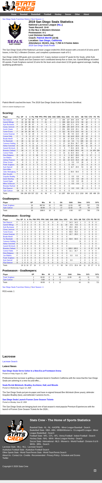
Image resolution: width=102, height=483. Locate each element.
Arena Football (65, 436)
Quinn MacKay (8, 179)
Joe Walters (7, 158)
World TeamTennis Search (54, 452)
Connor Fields (8, 153)
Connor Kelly (7, 136)
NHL (45, 438)
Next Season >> (37, 19)
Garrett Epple (8, 181)
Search (87, 427)
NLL (60, 25)
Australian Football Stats (13, 450)
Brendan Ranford (9, 186)
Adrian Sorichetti (9, 146)
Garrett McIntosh (9, 148)
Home (13, 14)
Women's (65, 441)
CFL (51, 436)
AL (45, 427)
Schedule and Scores (70, 455)
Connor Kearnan (9, 134)
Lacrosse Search (9, 361)
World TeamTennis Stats (31, 452)
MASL (32, 444)
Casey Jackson (8, 127)
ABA (53, 430)
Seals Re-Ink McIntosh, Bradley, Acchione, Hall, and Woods (30, 385)
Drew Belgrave (8, 155)
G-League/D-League (82, 430)
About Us (6, 455)
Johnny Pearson (9, 160)
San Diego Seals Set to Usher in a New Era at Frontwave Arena (31, 371)
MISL (39, 444)
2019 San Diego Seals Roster (42, 45)
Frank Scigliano (8, 165)
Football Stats (36, 436)
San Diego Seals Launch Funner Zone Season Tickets (27, 400)
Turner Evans (8, 132)
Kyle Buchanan (8, 124)
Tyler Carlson (8, 191)
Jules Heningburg (9, 172)
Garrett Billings (8, 122)
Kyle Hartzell (7, 167)
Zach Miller (7, 169)
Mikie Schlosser (9, 184)
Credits (27, 455)
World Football (77, 441)
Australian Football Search (37, 450)
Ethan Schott (8, 162)
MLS (57, 441)
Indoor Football (80, 436)
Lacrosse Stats (9, 447)
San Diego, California (50, 40)
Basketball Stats (37, 430)
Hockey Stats (36, 438)
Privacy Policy (53, 455)
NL (49, 427)
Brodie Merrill (8, 139)
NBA (48, 430)
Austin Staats (8, 129)
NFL (45, 436)
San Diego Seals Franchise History (16, 19)
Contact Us (17, 455)
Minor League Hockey (64, 438)
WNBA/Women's (64, 430)
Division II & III (91, 441)
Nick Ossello (7, 174)
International (48, 441)
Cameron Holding (9, 143)
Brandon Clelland (9, 150)
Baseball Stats (36, 427)
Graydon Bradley (9, 176)
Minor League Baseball (72, 427)
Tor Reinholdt (8, 141)
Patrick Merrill (44, 38)
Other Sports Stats (10, 452)
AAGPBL (56, 427)
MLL (19, 447)
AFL (56, 436)
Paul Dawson (8, 188)
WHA (51, 438)
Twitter (5, 458)
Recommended (38, 455)
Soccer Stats (35, 441)
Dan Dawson (7, 120)
